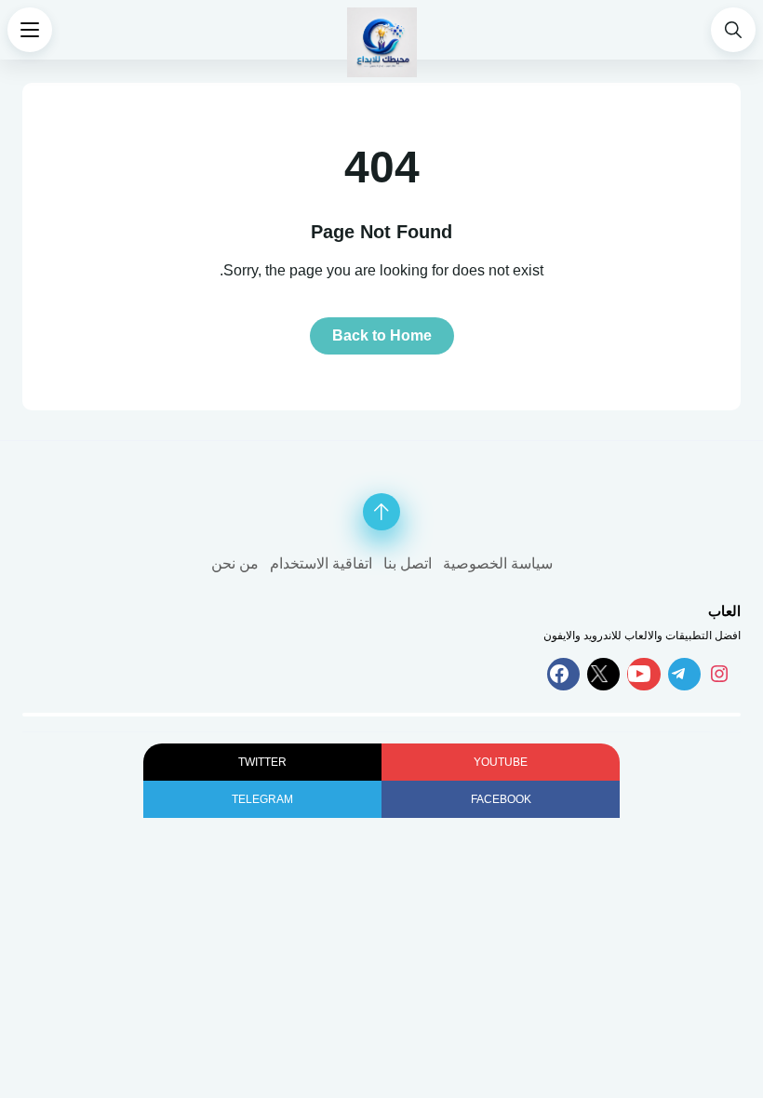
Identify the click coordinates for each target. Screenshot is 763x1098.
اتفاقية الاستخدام (321, 563)
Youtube (501, 762)
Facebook (501, 799)
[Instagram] (724, 674)
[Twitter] (603, 674)
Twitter (262, 762)
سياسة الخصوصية (498, 563)
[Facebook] (563, 674)
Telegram (262, 799)
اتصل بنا (407, 563)
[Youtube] (643, 674)
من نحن (235, 563)
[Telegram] (684, 674)
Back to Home (382, 335)
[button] (733, 29)
